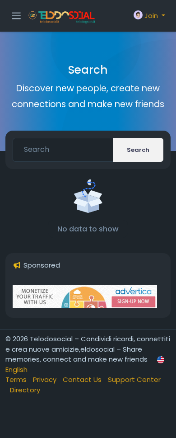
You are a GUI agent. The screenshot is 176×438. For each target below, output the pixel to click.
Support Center (134, 379)
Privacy (45, 379)
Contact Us (83, 379)
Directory (25, 390)
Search (138, 150)
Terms (16, 379)
